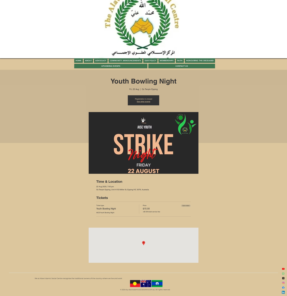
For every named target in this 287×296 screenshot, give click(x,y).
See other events (143, 102)
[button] (180, 60)
